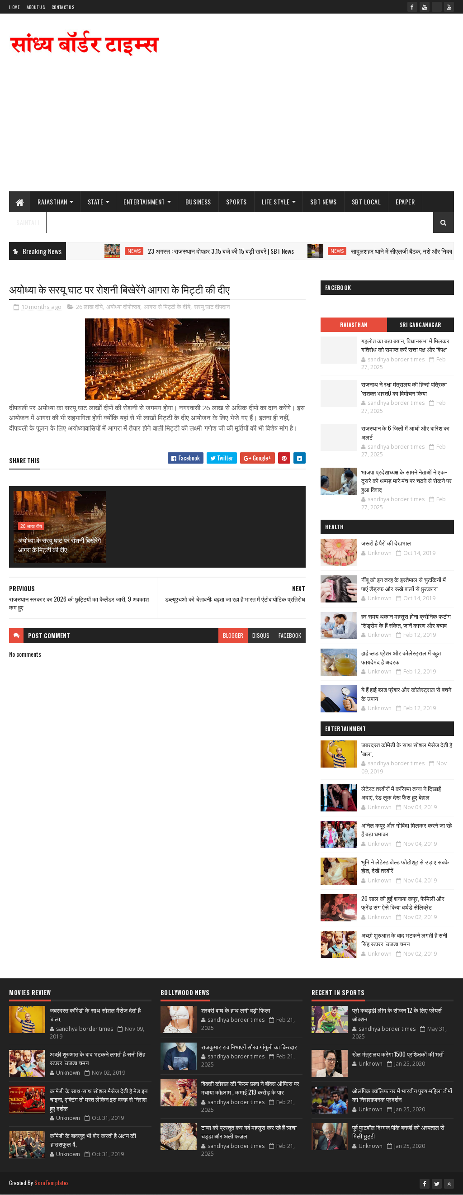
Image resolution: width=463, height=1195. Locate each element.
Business (198, 201)
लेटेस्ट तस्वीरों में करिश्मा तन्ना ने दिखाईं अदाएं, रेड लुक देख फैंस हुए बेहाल (401, 793)
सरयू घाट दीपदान (212, 307)
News (111, 251)
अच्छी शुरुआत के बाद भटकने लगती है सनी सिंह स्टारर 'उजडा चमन (404, 939)
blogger (233, 635)
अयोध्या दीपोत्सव (123, 307)
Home (14, 7)
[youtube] (425, 7)
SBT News (323, 201)
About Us (36, 7)
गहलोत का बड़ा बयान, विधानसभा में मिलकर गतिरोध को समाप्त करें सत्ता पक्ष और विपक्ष (405, 345)
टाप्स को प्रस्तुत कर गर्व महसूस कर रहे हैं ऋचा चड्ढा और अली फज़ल (249, 1132)
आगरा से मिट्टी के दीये (167, 307)
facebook (290, 635)
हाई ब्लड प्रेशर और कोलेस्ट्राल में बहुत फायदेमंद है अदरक (401, 657)
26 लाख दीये (89, 307)
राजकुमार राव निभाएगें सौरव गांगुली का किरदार (249, 1046)
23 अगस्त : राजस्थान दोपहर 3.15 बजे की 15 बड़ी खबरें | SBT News (199, 251)
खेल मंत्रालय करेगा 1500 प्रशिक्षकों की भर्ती (398, 1053)
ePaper (405, 201)
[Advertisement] (289, 119)
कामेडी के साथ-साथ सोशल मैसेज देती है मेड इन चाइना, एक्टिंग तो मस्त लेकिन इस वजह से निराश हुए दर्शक (98, 1099)
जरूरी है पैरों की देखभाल (386, 542)
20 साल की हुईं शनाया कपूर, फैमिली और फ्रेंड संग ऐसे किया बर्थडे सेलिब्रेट (402, 903)
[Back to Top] (449, 1184)
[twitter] (437, 1184)
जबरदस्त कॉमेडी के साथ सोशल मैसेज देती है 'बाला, (406, 749)
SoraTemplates (51, 1182)
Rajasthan (52, 201)
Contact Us (63, 7)
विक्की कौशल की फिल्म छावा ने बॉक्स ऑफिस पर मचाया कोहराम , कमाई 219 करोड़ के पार (250, 1088)
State (96, 201)
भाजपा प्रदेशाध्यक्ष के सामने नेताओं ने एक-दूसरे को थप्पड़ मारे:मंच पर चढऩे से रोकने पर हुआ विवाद (406, 480)
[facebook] (412, 7)
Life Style (276, 201)
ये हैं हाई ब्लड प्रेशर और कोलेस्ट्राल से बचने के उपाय (406, 694)
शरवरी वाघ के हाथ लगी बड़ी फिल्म (235, 1010)
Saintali (27, 222)
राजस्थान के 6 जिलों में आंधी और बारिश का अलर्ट (405, 432)
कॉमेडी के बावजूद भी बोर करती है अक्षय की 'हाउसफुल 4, (93, 1140)
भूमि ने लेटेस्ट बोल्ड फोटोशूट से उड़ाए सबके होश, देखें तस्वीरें (405, 866)
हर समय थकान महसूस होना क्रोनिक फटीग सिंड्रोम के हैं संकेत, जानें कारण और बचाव (406, 621)
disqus (260, 635)
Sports (236, 201)
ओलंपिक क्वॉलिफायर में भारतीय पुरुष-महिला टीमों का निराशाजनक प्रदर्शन (402, 1095)
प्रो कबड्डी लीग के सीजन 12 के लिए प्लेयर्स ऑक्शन (397, 1014)
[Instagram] (437, 7)
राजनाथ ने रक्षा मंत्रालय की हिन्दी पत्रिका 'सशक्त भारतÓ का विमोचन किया (404, 388)
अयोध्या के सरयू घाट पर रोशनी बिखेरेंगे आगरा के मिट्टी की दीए (59, 544)
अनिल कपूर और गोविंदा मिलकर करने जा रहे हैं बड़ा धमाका (406, 829)
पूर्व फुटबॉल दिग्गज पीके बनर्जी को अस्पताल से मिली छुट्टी (398, 1132)
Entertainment (144, 201)
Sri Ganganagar (420, 324)
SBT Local (366, 201)
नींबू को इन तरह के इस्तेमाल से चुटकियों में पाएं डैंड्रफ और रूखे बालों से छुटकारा (403, 584)
